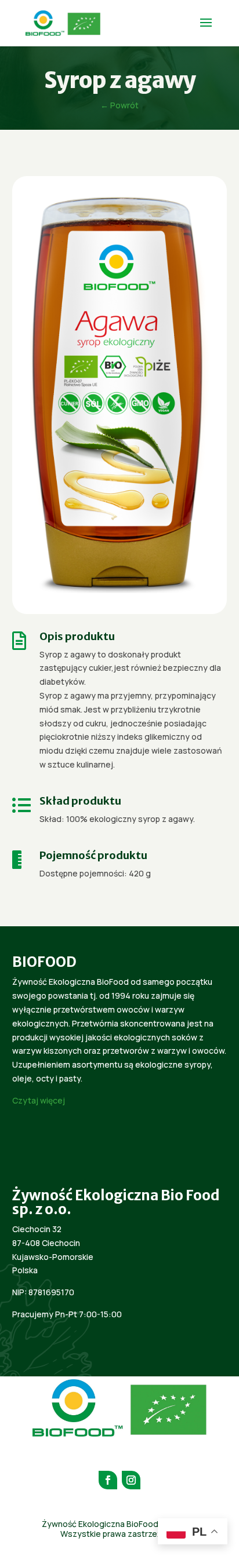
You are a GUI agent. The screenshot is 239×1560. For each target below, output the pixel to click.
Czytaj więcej (38, 1100)
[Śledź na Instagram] (131, 1480)
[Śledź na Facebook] (108, 1480)
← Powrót (119, 105)
